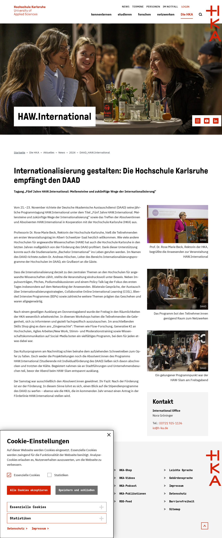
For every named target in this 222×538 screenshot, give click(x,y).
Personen (153, 6)
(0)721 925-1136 (170, 423)
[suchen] (200, 14)
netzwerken (165, 14)
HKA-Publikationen (132, 493)
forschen (144, 14)
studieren (125, 14)
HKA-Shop (125, 470)
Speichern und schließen (77, 490)
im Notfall (170, 6)
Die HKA (187, 14)
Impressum (176, 485)
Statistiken (61, 475)
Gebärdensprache (181, 478)
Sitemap (174, 509)
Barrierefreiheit (181, 501)
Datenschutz (177, 493)
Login (185, 6)
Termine (138, 6)
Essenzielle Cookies (27, 475)
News (125, 6)
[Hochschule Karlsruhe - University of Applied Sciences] (29, 11)
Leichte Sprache (181, 470)
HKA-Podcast (127, 485)
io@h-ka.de (160, 428)
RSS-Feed (125, 501)
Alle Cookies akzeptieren (29, 490)
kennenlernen (101, 14)
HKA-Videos (127, 478)
